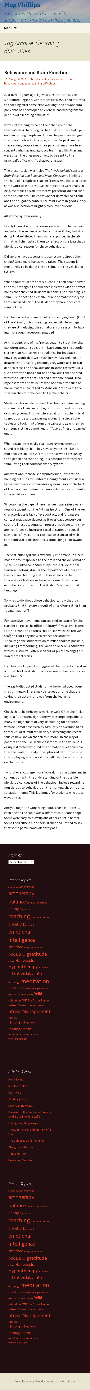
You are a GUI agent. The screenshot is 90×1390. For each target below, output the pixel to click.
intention (16, 973)
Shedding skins (17, 1099)
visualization (32, 1034)
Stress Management (29, 1011)
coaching (19, 916)
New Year (32, 988)
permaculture (15, 994)
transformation (17, 1034)
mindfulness (17, 988)
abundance (13, 887)
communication (39, 917)
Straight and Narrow (20, 1147)
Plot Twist (14, 1092)
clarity (26, 909)
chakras (43, 902)
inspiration (44, 967)
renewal (28, 1000)
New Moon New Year (20, 1160)
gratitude (37, 954)
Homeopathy (25, 960)
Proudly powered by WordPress (55, 1381)
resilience (42, 1000)
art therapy (21, 893)
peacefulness (43, 988)
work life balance (17, 1038)
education (24, 83)
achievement (26, 886)
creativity (17, 924)
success (12, 1017)
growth (11, 961)
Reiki (37, 993)
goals (24, 955)
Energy (27, 947)
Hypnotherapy (23, 966)
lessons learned (55, 79)
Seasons (23, 1005)
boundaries (33, 902)
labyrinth (34, 973)
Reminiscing (15, 1079)
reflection (28, 994)
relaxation (14, 1000)
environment (37, 947)
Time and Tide (17, 1153)
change (15, 908)
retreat (12, 1005)
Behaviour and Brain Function (36, 72)
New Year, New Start (20, 1105)
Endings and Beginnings (23, 1123)
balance (39, 79)
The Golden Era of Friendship (26, 1140)
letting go (14, 982)
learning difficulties (44, 83)
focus (14, 953)
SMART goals (37, 1005)
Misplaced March (18, 1086)
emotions (15, 946)
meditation (35, 981)
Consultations (23, 1381)
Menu (8, 28)
